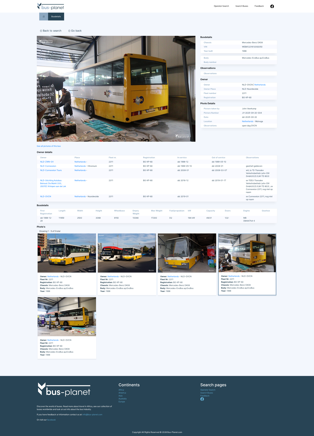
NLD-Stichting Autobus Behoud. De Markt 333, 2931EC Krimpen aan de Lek (53, 183)
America (122, 393)
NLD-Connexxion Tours (51, 170)
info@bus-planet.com (92, 414)
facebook (51, 419)
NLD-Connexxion (48, 166)
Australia (123, 398)
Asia (120, 395)
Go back (76, 30)
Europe (122, 401)
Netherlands (260, 84)
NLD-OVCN (45, 196)
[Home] (44, 16)
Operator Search (221, 6)
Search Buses (242, 6)
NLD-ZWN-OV (47, 161)
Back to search (51, 30)
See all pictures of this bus (49, 146)
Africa (121, 390)
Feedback (259, 6)
